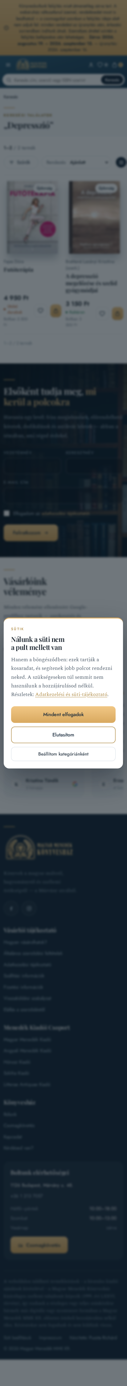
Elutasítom (64, 734)
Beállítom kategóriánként (64, 754)
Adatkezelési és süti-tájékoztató (71, 695)
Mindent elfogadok (63, 714)
